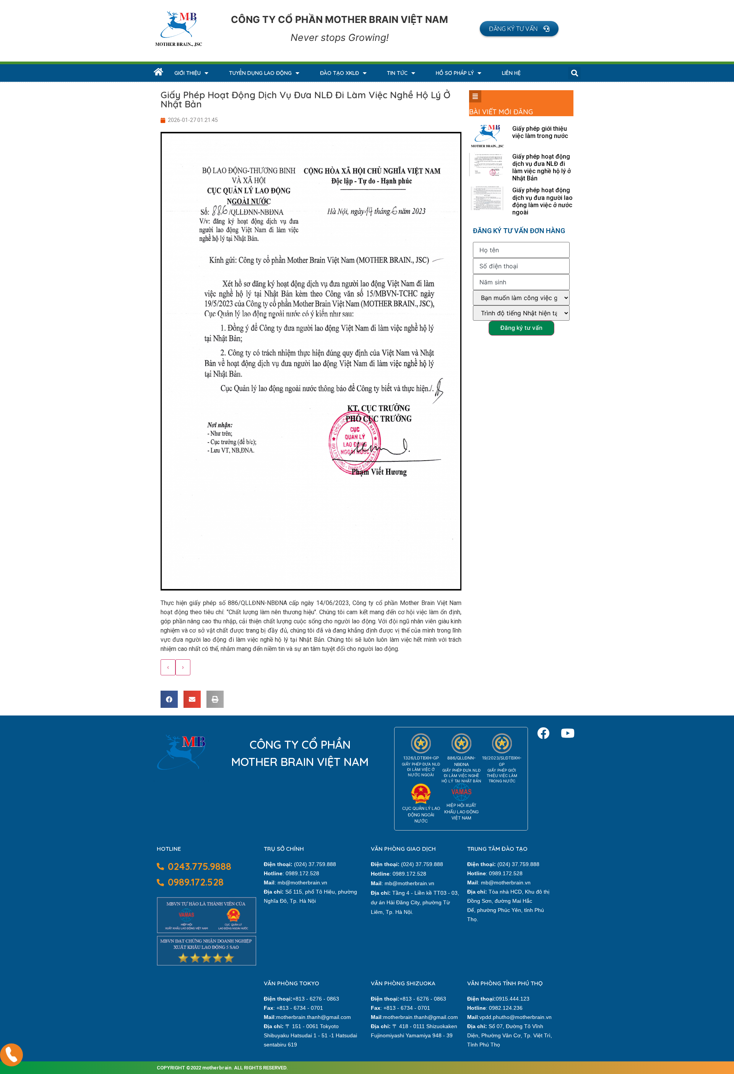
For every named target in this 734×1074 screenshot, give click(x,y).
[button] (519, 28)
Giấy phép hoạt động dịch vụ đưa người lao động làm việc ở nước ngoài (542, 201)
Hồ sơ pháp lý (455, 73)
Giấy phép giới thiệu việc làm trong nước (540, 132)
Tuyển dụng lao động (260, 73)
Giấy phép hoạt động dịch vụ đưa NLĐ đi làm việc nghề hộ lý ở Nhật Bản (541, 167)
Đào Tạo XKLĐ (339, 73)
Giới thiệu (187, 73)
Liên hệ (511, 73)
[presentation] (168, 667)
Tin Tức (397, 73)
